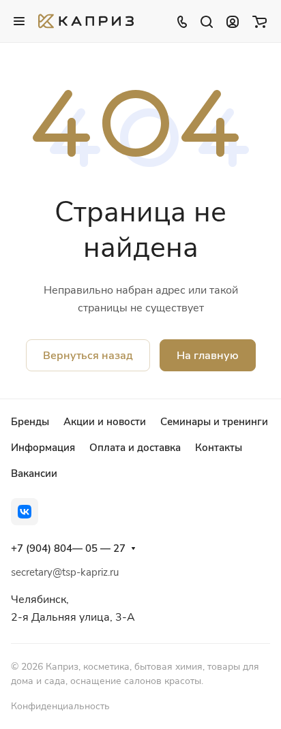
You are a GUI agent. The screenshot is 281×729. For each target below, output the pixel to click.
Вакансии (34, 473)
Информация (43, 447)
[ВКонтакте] (24, 511)
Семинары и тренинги (214, 422)
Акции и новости (104, 422)
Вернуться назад (88, 355)
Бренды (30, 422)
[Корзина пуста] (259, 21)
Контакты (218, 447)
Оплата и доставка (135, 447)
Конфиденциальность (60, 706)
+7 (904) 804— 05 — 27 (68, 548)
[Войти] (232, 21)
